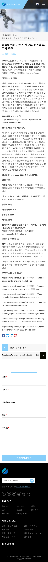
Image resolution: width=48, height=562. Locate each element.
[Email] (32, 481)
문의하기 (34, 510)
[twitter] (14, 494)
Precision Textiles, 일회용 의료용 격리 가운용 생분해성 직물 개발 (18, 355)
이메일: (5, 389)
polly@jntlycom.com (24, 559)
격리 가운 (5, 529)
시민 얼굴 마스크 (8, 537)
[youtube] (19, 494)
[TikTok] (29, 494)
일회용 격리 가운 (30, 526)
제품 (33, 506)
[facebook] (4, 494)
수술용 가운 (28, 529)
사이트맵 (5, 513)
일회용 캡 (28, 537)
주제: (4, 415)
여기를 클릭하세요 (23, 487)
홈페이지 (8, 35)
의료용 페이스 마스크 (32, 533)
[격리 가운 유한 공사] (15, 471)
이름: (4, 377)
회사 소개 (20, 506)
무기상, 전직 (21, 347)
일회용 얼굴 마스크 (9, 526)
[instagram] (24, 494)
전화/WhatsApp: (9, 402)
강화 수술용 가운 (8, 533)
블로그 (19, 510)
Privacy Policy (22, 513)
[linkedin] (9, 494)
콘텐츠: (5, 428)
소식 (4, 510)
